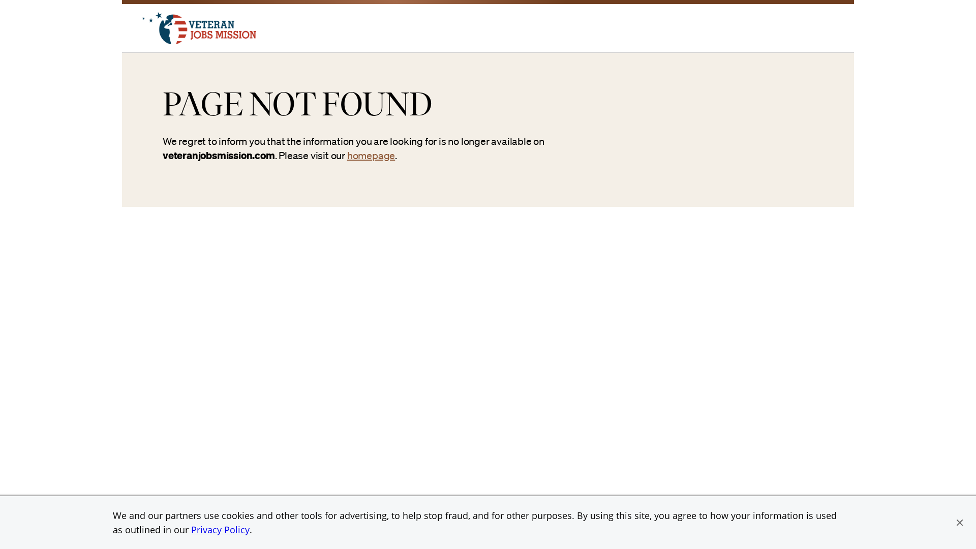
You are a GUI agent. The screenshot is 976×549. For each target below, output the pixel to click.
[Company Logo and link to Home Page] (199, 41)
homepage (371, 155)
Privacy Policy (220, 530)
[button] (960, 522)
